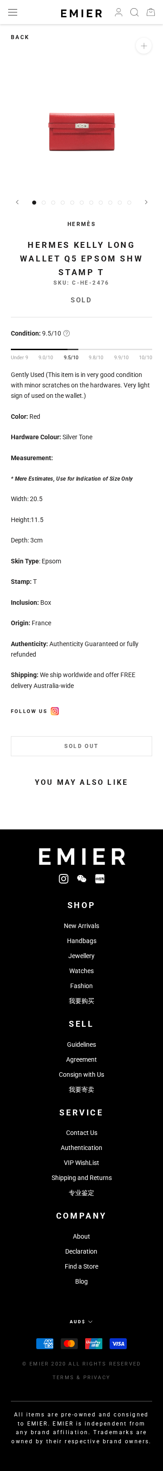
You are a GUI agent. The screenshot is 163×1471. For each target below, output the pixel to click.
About (81, 1236)
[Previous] (17, 202)
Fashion (81, 985)
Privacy (96, 1378)
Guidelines (81, 1044)
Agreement (81, 1059)
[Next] (146, 202)
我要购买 (81, 1000)
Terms (63, 1378)
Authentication (81, 1147)
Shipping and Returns (82, 1177)
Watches (81, 970)
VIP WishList (81, 1162)
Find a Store (81, 1266)
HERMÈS (81, 224)
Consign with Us (81, 1074)
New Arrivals (81, 925)
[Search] (134, 12)
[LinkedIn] (100, 878)
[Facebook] (55, 709)
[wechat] (81, 878)
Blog (81, 1281)
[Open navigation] (12, 12)
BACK (20, 37)
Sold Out (81, 746)
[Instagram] (63, 878)
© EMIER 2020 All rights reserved (81, 1364)
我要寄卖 (81, 1089)
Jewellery (81, 955)
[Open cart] (151, 12)
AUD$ (78, 1321)
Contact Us (81, 1132)
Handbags (81, 940)
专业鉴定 (81, 1192)
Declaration (81, 1251)
